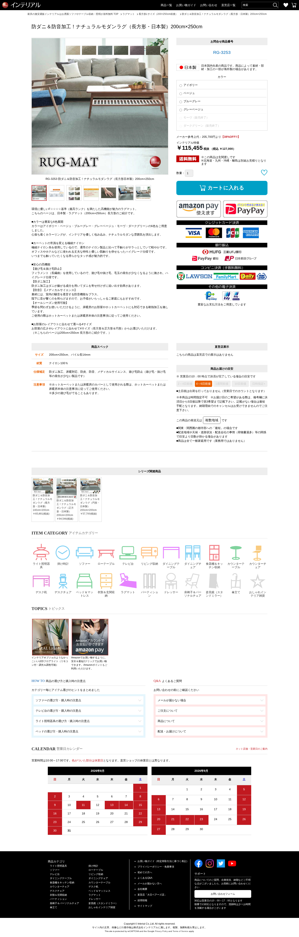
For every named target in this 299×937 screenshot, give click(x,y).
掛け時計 (63, 563)
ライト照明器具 (41, 565)
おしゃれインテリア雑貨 (257, 594)
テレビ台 (128, 563)
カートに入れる (226, 187)
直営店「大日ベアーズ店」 (152, 894)
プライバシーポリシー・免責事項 (155, 866)
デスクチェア (63, 592)
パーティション (149, 594)
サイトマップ (144, 905)
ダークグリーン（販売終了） (201, 125)
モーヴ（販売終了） (196, 117)
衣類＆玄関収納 (106, 594)
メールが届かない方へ (149, 883)
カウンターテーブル (235, 565)
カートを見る (294, 5)
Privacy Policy (161, 931)
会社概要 (142, 889)
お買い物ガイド (186, 5)
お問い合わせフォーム (223, 893)
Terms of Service (180, 931)
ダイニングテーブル (171, 565)
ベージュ (189, 93)
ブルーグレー (192, 101)
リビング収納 (149, 563)
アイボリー (190, 85)
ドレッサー (171, 592)
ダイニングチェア (192, 565)
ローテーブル (106, 563)
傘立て (236, 592)
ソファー (84, 563)
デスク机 (41, 592)
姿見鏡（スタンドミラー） (214, 594)
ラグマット (128, 592)
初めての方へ (144, 872)
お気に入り (286, 5)
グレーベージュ (193, 109)
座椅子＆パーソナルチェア (192, 594)
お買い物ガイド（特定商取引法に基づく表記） (163, 861)
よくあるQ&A (144, 877)
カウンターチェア (257, 565)
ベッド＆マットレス (84, 594)
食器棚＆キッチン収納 (214, 565)
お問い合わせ (208, 5)
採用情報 (142, 900)
